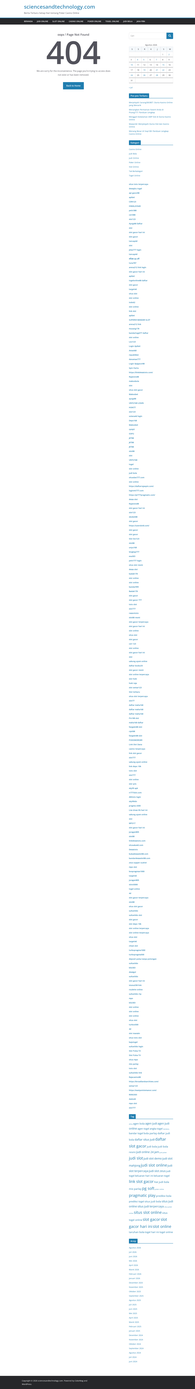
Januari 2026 (134, 1278)
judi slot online (154, 1165)
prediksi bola (163, 1196)
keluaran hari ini (144, 1175)
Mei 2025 (133, 1313)
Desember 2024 (136, 1335)
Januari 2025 (134, 1331)
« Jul (131, 87)
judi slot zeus (157, 1171)
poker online (159, 1189)
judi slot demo (153, 1158)
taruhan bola (136, 1232)
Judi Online (42, 21)
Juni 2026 (133, 1256)
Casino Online (76, 21)
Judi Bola (127, 21)
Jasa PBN (141, 21)
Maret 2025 (134, 1322)
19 (144, 70)
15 (163, 65)
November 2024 (136, 1339)
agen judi (151, 1123)
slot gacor (151, 1219)
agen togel (143, 1128)
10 (132, 65)
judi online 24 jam (147, 1152)
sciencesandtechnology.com (59, 6)
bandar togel (136, 1133)
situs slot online (148, 1212)
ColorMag (79, 1380)
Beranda (28, 21)
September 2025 (136, 1296)
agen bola (139, 1123)
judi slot (136, 1158)
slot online (162, 1226)
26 (144, 75)
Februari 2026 (135, 1274)
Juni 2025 (133, 1309)
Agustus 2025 (135, 1300)
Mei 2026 (133, 1261)
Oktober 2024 (135, 1344)
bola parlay (150, 1133)
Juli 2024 (132, 1357)
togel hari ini (152, 1232)
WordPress (26, 1384)
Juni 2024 (133, 1361)
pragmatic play (142, 1195)
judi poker (163, 1152)
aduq (131, 1124)
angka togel (156, 1128)
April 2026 (133, 1265)
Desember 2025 (136, 1282)
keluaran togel (162, 1175)
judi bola (152, 1146)
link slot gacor (141, 1181)
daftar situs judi (145, 1139)
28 (157, 75)
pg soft (148, 1188)
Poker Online (94, 21)
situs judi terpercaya (151, 1206)
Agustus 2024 (135, 1352)
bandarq (166, 1129)
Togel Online (112, 21)
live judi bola (161, 1182)
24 (132, 75)
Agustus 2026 (135, 1247)
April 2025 (133, 1317)
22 (163, 70)
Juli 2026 (132, 1252)
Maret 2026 (134, 1269)
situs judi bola (153, 1201)
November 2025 (136, 1287)
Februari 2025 (135, 1326)
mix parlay (135, 1189)
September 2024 (136, 1348)
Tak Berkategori (136, 171)
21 (157, 70)
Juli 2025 (132, 1304)
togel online (166, 1232)
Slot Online (58, 21)
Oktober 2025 (135, 1291)
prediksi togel (136, 1201)
